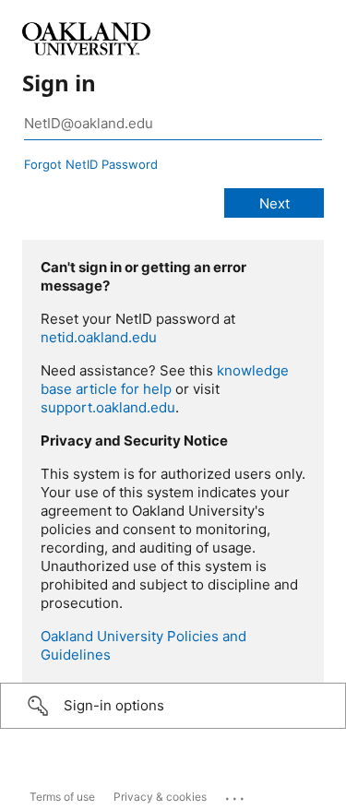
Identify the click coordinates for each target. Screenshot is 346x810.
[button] (173, 706)
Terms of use (62, 797)
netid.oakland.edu (99, 337)
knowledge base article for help (165, 380)
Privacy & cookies (160, 797)
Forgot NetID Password (91, 164)
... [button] (236, 794)
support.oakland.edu (108, 407)
